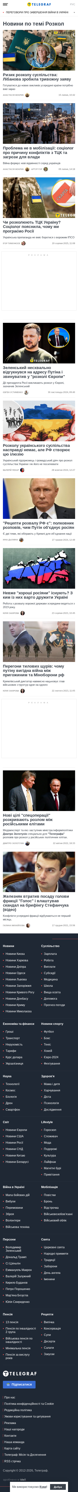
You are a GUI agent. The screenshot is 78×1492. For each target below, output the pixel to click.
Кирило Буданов (17, 1282)
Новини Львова (16, 979)
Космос (10, 1090)
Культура (50, 1155)
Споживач (51, 1136)
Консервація (52, 1328)
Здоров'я (47, 1076)
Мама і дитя (52, 1084)
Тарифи (11, 1050)
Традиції (49, 1259)
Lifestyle (47, 1122)
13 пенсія (12, 1322)
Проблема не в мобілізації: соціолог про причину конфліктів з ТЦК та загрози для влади (38, 152)
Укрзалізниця (14, 1063)
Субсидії (49, 973)
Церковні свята (54, 1247)
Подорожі (50, 1149)
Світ (6, 1122)
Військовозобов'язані (58, 1214)
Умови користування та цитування (27, 1416)
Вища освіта (52, 992)
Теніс (47, 1044)
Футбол (49, 1031)
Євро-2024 (51, 1057)
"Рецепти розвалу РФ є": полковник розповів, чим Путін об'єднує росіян (38, 525)
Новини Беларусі (17, 1161)
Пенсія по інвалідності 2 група (21, 1330)
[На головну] (39, 4)
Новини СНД (14, 1149)
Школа (48, 985)
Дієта (47, 1096)
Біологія (11, 1096)
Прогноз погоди (54, 1005)
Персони (9, 1239)
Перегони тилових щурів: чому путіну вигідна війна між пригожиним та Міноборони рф (33, 670)
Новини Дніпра (16, 966)
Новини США (15, 1136)
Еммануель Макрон (19, 1269)
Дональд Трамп (16, 1257)
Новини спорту (52, 1023)
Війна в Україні (13, 1187)
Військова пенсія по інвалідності (19, 1340)
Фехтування (52, 1063)
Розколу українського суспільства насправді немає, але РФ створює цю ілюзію (36, 449)
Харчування (52, 1090)
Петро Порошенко (18, 1289)
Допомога (50, 998)
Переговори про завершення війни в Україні (37, 12)
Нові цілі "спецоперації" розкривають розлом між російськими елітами (28, 819)
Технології (12, 1084)
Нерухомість (14, 1044)
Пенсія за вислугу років (18, 1356)
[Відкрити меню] (5, 4)
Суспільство (50, 946)
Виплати (49, 966)
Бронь (48, 1201)
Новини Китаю (15, 1155)
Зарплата (50, 953)
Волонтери (13, 1220)
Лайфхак (50, 1161)
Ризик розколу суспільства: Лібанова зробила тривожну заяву (37, 77)
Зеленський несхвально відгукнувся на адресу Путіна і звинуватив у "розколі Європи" (34, 372)
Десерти (49, 1341)
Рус (72, 4)
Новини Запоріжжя (18, 985)
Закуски (49, 1354)
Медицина (51, 979)
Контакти (10, 1435)
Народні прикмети (56, 1253)
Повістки (50, 1195)
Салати (49, 1347)
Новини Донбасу (17, 998)
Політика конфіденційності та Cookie (29, 1403)
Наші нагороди (14, 1429)
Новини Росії (14, 1142)
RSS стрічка (12, 1461)
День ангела (52, 1272)
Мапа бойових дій (18, 1195)
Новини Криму (15, 1005)
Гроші (9, 1031)
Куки (43, 1486)
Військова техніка (17, 1226)
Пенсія (8, 1314)
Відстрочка (51, 1207)
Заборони (50, 1266)
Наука (7, 1076)
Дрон (9, 1103)
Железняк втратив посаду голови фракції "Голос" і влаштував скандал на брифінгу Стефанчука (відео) (36, 903)
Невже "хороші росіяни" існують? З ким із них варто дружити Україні (38, 595)
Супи (47, 1334)
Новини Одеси (15, 973)
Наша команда (14, 1442)
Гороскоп (50, 1129)
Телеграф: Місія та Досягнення (25, 1454)
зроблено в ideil (14, 1480)
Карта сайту (12, 1448)
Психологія (51, 1103)
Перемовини (14, 1207)
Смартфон (13, 1109)
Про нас (9, 1397)
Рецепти (47, 1314)
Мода (47, 1142)
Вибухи (10, 1201)
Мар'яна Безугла (17, 1295)
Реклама (10, 1423)
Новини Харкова (17, 960)
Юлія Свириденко (18, 1301)
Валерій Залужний (18, 1276)
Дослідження (52, 1109)
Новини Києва (15, 953)
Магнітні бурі (52, 1168)
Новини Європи (16, 1129)
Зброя (10, 1214)
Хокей (48, 1050)
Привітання (51, 1174)
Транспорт (13, 1038)
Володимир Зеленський (13, 1249)
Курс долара (14, 1057)
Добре (58, 1486)
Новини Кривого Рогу (20, 992)
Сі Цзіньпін (13, 1263)
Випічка (49, 1322)
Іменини (49, 1279)
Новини (8, 946)
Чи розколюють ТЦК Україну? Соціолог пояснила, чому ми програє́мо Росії (32, 226)
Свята (45, 1239)
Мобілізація (49, 1187)
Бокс (47, 1038)
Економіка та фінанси (18, 1023)
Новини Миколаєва (19, 1011)
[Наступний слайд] (74, 12)
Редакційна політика (18, 1410)
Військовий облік (55, 1220)
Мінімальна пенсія (18, 1348)
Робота (49, 960)
